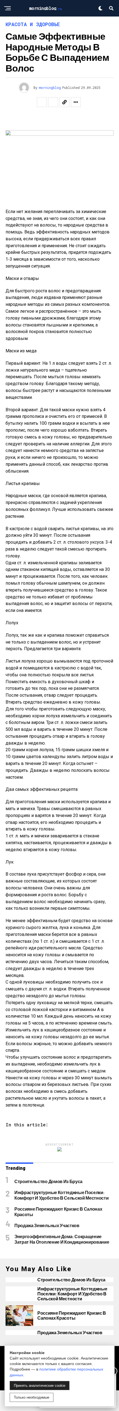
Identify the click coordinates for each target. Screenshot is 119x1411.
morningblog (50, 87)
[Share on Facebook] (42, 102)
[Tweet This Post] (53, 102)
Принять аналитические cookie (39, 1385)
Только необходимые (31, 1397)
